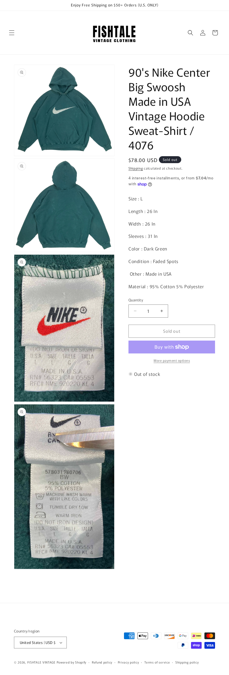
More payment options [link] (172, 360)
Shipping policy (187, 662)
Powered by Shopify (72, 662)
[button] (12, 33)
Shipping (135, 168)
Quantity (135, 300)
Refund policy (102, 662)
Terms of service (157, 662)
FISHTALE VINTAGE (41, 662)
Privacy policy (128, 662)
